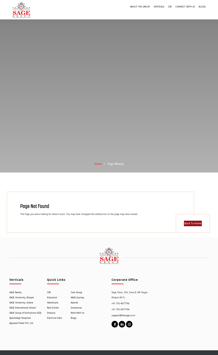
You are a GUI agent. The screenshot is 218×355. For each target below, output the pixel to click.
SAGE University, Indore (21, 302)
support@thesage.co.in (123, 315)
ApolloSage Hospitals (20, 317)
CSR (170, 6)
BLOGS (202, 6)
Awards (74, 302)
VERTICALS (159, 6)
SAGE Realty (15, 292)
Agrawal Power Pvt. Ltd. (21, 323)
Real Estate (53, 307)
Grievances (76, 307)
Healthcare (52, 302)
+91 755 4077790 (120, 303)
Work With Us (77, 312)
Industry (51, 312)
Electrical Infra (54, 317)
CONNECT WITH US (185, 6)
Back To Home (192, 223)
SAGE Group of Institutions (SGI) (25, 312)
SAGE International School (22, 307)
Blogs (73, 317)
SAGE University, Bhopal (21, 297)
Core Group (76, 292)
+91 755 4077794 (120, 309)
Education (52, 297)
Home (98, 163)
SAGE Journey (77, 297)
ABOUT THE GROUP (140, 6)
